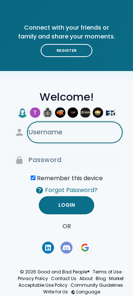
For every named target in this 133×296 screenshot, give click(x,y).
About (86, 278)
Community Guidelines (97, 285)
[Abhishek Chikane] (110, 112)
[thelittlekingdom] (22, 112)
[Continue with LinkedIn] (48, 247)
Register (66, 50)
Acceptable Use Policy (43, 285)
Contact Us (63, 278)
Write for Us (55, 292)
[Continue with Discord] (66, 247)
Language (87, 292)
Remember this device (70, 178)
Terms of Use (107, 272)
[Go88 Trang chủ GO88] (35, 112)
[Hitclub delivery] (98, 112)
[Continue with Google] (85, 247)
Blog (101, 278)
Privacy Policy (33, 278)
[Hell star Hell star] (47, 112)
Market (116, 278)
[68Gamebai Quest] (60, 112)
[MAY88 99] (73, 112)
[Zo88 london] (85, 112)
